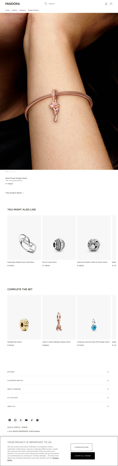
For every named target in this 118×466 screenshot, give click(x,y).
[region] (59, 451)
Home (8, 10)
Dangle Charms (33, 10)
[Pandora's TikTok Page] (32, 420)
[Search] (46, 4)
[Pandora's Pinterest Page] (37, 420)
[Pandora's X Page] (20, 420)
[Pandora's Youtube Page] (26, 420)
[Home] (13, 4)
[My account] (106, 3)
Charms (14, 10)
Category (22, 10)
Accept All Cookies (83, 456)
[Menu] (111, 3)
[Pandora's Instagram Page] (15, 420)
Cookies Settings (81, 447)
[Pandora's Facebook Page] (9, 420)
